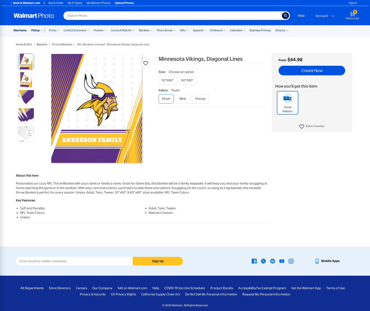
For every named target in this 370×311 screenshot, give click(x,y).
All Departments (32, 288)
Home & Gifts (24, 44)
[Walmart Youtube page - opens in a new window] (281, 261)
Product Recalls (221, 288)
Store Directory (60, 288)
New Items (20, 30)
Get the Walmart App (306, 288)
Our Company (102, 288)
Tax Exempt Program (271, 288)
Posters (98, 30)
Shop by (280, 30)
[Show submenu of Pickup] (42, 30)
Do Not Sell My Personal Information (211, 294)
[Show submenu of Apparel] (204, 30)
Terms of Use (335, 288)
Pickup (35, 30)
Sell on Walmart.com (132, 288)
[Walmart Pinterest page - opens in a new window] (272, 261)
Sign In (353, 2)
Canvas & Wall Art (121, 30)
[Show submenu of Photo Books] (174, 30)
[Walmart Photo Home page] (34, 15)
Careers (81, 288)
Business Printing (260, 30)
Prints (52, 30)
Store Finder (56, 2)
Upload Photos (124, 2)
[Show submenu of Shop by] (287, 30)
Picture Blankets (62, 44)
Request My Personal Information (266, 294)
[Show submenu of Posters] (105, 30)
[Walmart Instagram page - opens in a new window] (291, 261)
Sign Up (158, 261)
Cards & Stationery (75, 30)
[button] (312, 126)
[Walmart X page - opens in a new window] (263, 261)
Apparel (198, 30)
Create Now (311, 70)
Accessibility (247, 288)
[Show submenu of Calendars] (244, 30)
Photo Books (165, 30)
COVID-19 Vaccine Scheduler (184, 288)
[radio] (26, 62)
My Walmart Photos (98, 2)
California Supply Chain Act (160, 294)
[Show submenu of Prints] (58, 30)
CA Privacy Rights (123, 294)
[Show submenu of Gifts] (187, 30)
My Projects (75, 2)
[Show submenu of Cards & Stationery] (88, 30)
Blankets (144, 30)
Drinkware (216, 30)
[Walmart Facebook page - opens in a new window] (254, 261)
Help (301, 16)
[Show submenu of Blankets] (151, 30)
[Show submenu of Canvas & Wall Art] (133, 30)
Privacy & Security (93, 294)
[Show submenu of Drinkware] (224, 30)
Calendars (236, 30)
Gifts (183, 30)
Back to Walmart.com (26, 2)
